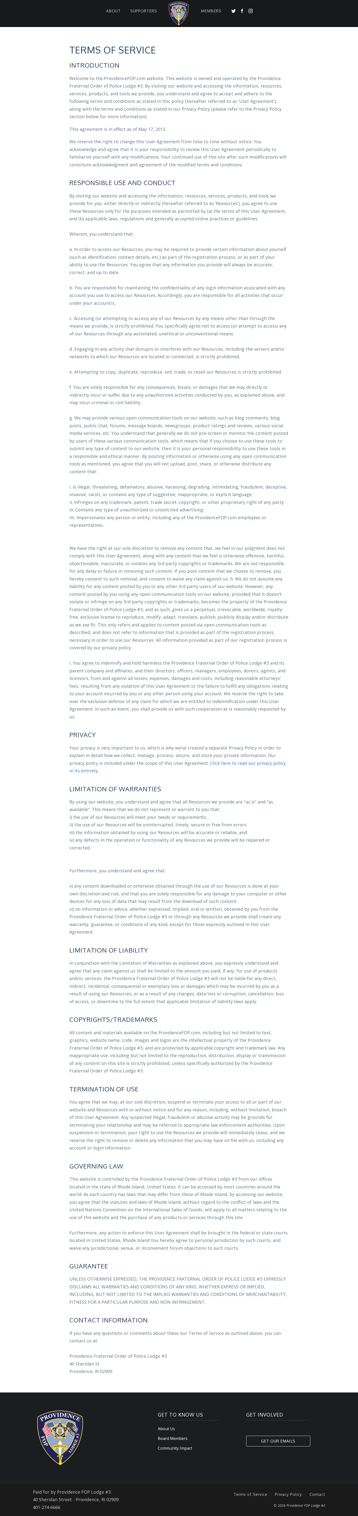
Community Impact (175, 1448)
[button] (113, 10)
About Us (166, 1428)
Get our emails (278, 1441)
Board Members (173, 1438)
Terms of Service (250, 1494)
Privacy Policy (288, 1494)
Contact (317, 1494)
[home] (179, 10)
